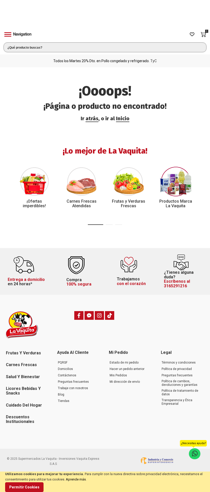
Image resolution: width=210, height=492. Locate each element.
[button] (95, 224)
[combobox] (105, 47)
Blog (61, 394)
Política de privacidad (177, 369)
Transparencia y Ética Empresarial (177, 402)
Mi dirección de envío (125, 382)
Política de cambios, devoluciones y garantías (179, 383)
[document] (105, 482)
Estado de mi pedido (124, 362)
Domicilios (65, 369)
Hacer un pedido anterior (127, 369)
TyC (153, 61)
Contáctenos (67, 375)
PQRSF (62, 362)
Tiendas (63, 401)
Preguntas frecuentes (73, 382)
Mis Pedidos (118, 375)
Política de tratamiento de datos (180, 392)
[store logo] (105, 16)
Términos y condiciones (179, 362)
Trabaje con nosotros (73, 388)
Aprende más (76, 479)
